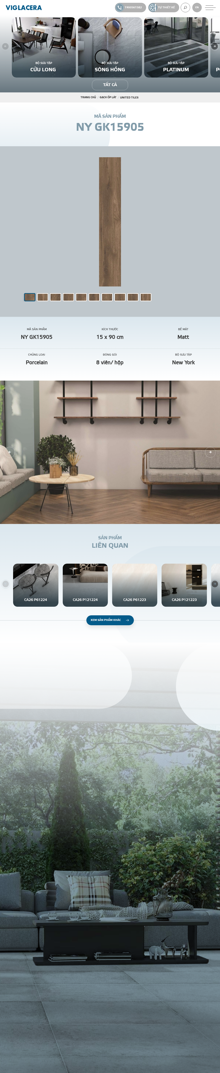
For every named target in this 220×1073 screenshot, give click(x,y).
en (197, 7)
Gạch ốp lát (108, 97)
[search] (185, 7)
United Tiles (129, 97)
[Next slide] (214, 46)
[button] (43, 297)
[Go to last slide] (9, 452)
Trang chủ (88, 97)
